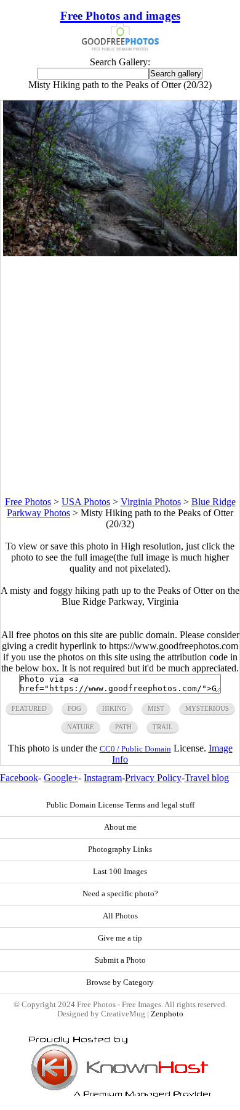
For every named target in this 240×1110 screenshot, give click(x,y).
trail (163, 727)
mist (156, 708)
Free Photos (28, 501)
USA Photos (86, 501)
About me (120, 827)
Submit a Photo (120, 960)
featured (29, 708)
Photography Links (120, 849)
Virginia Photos (151, 501)
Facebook (19, 777)
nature (80, 727)
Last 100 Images (120, 871)
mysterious (207, 708)
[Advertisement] (120, 376)
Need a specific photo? (120, 893)
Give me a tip (120, 938)
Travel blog (207, 777)
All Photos (120, 916)
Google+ (61, 777)
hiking (114, 708)
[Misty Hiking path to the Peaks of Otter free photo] (120, 253)
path (123, 727)
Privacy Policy (153, 777)
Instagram (103, 777)
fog (74, 708)
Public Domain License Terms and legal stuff (120, 805)
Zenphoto (167, 1014)
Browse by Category (120, 982)
